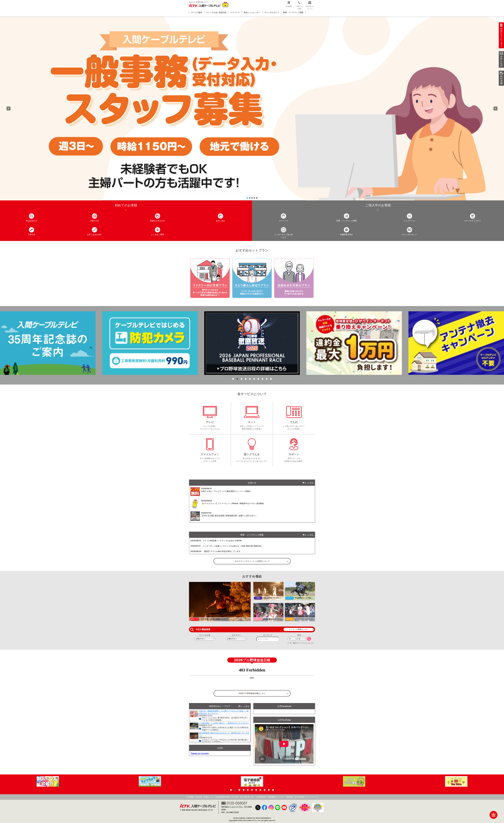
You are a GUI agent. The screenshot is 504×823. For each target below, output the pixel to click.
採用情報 (290, 797)
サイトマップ (311, 797)
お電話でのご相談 (299, 7)
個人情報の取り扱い (247, 797)
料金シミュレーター (252, 12)
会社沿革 (199, 797)
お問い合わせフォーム (309, 7)
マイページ (235, 12)
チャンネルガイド (271, 12)
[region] (252, 108)
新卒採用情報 (299, 797)
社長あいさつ (209, 797)
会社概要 (190, 797)
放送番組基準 (261, 797)
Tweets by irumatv (199, 753)
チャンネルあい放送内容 (216, 12)
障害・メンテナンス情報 (293, 12)
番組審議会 (272, 797)
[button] (252, 108)
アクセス (281, 797)
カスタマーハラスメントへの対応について (252, 561)
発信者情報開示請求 (223, 797)
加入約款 (235, 797)
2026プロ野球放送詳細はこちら (252, 693)
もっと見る (309, 483)
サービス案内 (196, 12)
